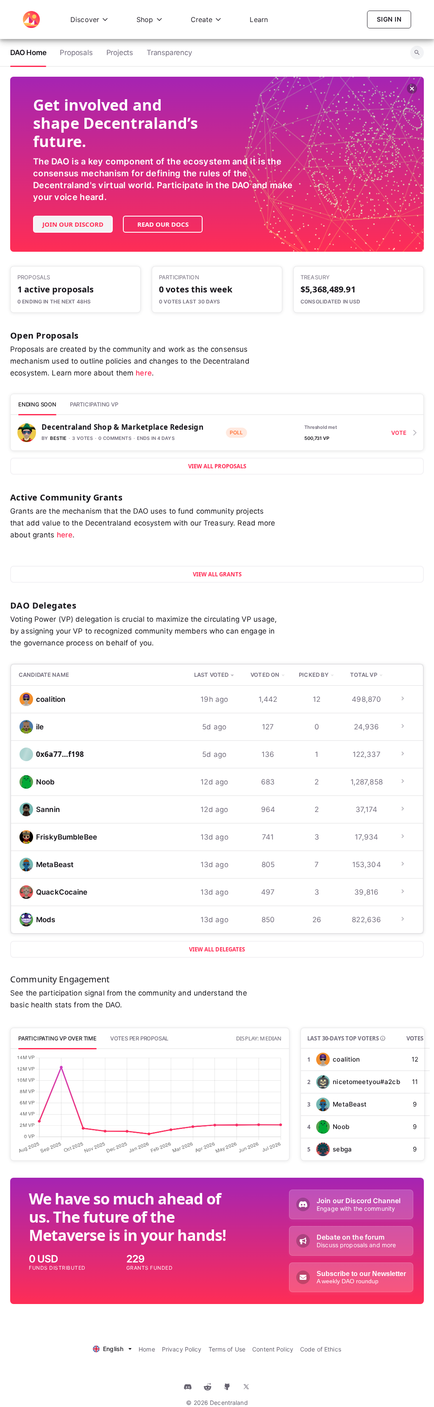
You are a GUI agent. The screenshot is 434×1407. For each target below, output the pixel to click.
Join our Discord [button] (72, 224)
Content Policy (272, 1349)
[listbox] (112, 1348)
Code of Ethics (320, 1349)
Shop (144, 19)
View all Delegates (217, 949)
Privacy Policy (182, 1349)
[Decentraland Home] (31, 19)
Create (202, 19)
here (144, 373)
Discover (84, 19)
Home (147, 1349)
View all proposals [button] (217, 466)
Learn (259, 19)
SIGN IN (389, 19)
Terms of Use (227, 1349)
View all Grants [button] (217, 574)
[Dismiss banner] (412, 89)
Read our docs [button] (163, 224)
